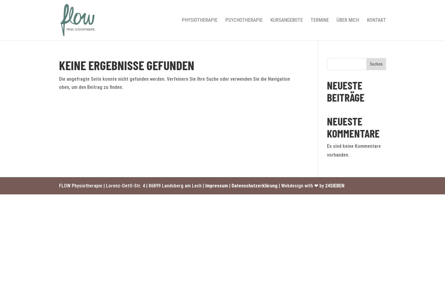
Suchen (376, 64)
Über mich (348, 20)
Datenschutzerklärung (255, 186)
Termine (320, 20)
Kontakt (376, 20)
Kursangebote (286, 20)
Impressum (216, 186)
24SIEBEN (334, 186)
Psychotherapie (243, 20)
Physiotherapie (199, 20)
